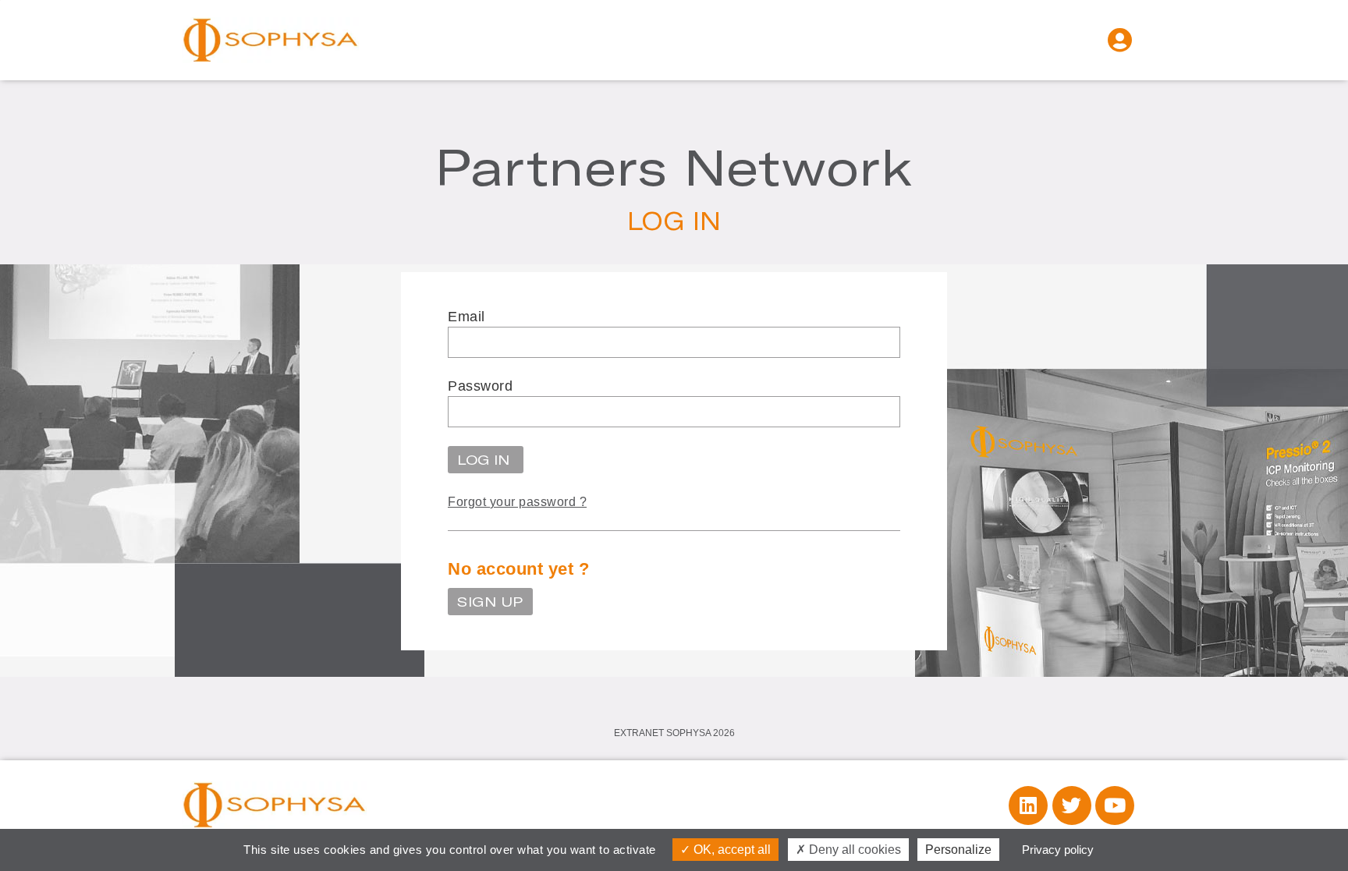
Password (480, 386)
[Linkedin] (1028, 805)
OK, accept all (730, 849)
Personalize (958, 849)
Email (466, 316)
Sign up (490, 602)
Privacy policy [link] (1058, 849)
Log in (485, 460)
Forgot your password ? (517, 501)
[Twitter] (1071, 805)
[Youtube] (1114, 805)
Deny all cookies (853, 849)
